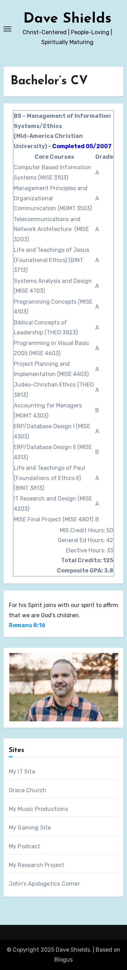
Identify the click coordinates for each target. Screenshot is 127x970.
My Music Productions (38, 809)
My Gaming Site (30, 827)
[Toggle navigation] (7, 28)
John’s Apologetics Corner (44, 883)
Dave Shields (67, 19)
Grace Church (27, 790)
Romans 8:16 (27, 625)
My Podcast (24, 846)
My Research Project (37, 865)
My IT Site (22, 771)
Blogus (63, 959)
